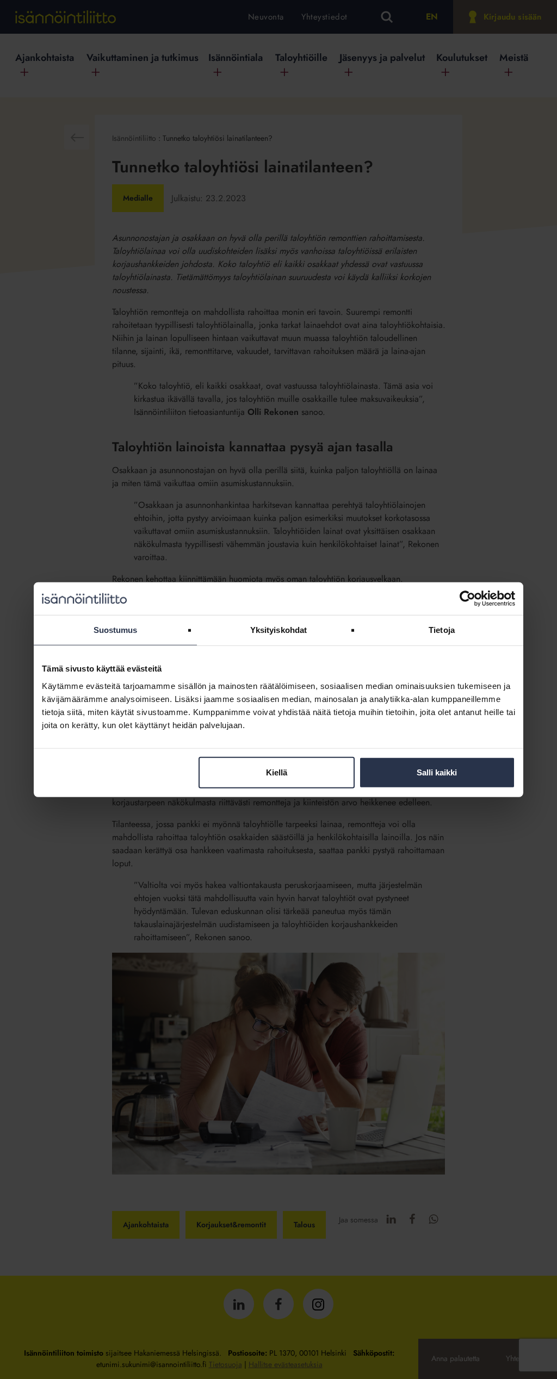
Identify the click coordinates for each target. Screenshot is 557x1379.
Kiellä (276, 772)
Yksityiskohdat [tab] (278, 630)
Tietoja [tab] (442, 630)
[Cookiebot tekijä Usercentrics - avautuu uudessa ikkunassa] (467, 599)
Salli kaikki (437, 772)
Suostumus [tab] (116, 630)
